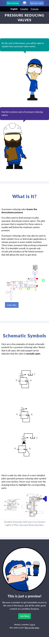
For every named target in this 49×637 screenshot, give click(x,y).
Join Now (24, 616)
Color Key (11, 305)
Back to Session (13, 3)
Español (24, 9)
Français (34, 9)
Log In (32, 625)
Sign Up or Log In (36, 3)
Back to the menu (32, 628)
